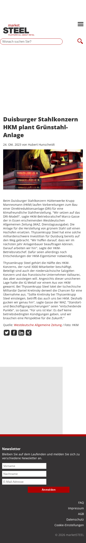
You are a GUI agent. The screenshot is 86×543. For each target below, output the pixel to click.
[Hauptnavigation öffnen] (80, 24)
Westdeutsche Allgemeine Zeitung (38, 325)
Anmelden (49, 489)
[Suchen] (80, 41)
